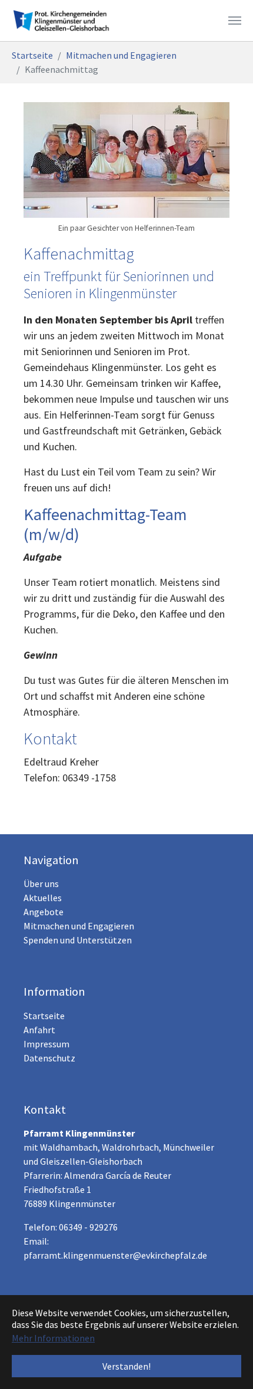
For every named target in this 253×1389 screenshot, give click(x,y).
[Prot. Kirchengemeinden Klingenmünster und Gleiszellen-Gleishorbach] (64, 20)
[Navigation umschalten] (234, 21)
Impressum (46, 1044)
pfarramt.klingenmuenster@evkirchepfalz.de (115, 1255)
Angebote (44, 912)
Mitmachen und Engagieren (79, 926)
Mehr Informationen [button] (53, 1338)
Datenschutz (49, 1058)
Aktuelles (43, 897)
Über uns (41, 883)
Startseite (44, 1015)
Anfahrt (39, 1030)
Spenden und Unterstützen (78, 940)
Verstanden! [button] (126, 1366)
